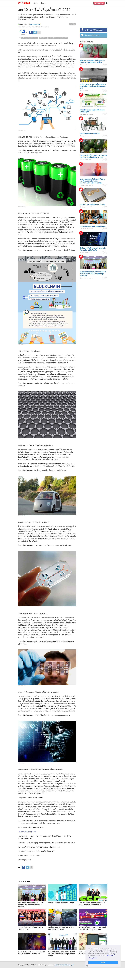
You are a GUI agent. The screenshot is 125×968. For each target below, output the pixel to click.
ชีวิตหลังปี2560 (43, 38)
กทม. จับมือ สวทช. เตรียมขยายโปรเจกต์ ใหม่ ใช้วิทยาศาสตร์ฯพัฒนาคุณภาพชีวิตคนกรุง (61, 954)
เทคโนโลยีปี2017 (26, 38)
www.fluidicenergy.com (27, 832)
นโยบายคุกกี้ (111, 955)
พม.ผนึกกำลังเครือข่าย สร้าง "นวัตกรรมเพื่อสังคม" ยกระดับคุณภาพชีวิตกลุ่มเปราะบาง (93, 274)
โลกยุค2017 (35, 38)
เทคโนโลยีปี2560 (53, 38)
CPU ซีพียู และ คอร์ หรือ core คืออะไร (92, 204)
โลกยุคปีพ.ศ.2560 (63, 38)
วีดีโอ (42, 3)
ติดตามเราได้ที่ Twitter (92, 35)
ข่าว (35, 3)
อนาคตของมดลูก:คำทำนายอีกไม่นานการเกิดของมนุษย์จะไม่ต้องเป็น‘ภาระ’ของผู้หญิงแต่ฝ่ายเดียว (92, 181)
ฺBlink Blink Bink (35, 24)
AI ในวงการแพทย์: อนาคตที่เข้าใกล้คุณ (61, 903)
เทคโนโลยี (72, 24)
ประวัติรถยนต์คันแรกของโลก (89, 133)
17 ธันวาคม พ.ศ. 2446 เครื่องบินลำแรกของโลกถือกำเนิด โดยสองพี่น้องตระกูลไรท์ (93, 86)
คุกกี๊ (72, 965)
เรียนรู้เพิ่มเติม (93, 958)
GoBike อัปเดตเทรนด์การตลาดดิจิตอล (93, 226)
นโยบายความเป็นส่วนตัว (62, 965)
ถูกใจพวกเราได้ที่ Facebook (93, 30)
